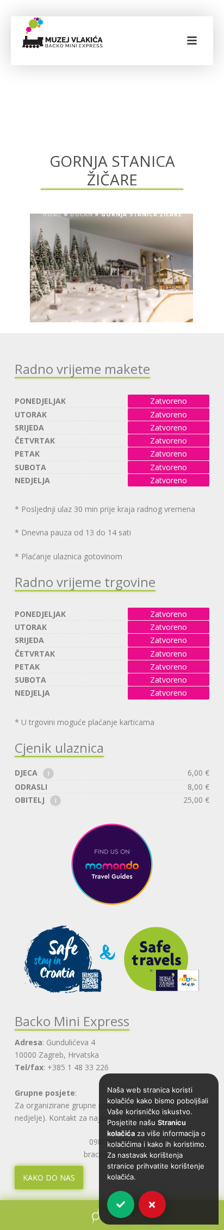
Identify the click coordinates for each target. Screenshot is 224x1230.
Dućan (81, 214)
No (152, 1204)
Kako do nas (49, 1177)
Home (52, 214)
